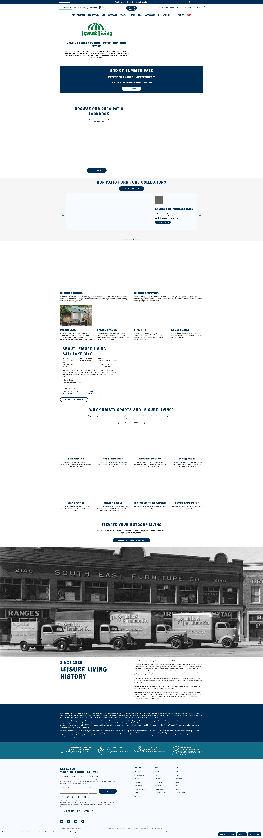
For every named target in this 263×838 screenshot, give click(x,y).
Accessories (150, 15)
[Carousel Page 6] (133, 239)
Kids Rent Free (138, 785)
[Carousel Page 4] (129, 239)
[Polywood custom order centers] (131, 155)
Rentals (136, 778)
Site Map (111, 828)
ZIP (90, 788)
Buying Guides (159, 789)
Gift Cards (137, 771)
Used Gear (137, 796)
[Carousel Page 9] (139, 239)
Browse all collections (131, 188)
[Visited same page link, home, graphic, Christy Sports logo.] (131, 8)
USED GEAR (75, 2)
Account (188, 7)
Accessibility (144, 828)
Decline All (254, 834)
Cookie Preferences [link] (156, 828)
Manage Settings (227, 834)
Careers (177, 782)
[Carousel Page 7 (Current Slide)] (135, 239)
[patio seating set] (131, 79)
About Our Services (131, 423)
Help (201, 2)
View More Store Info (74, 399)
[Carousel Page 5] (131, 239)
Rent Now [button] (67, 7)
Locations (137, 782)
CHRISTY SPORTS (64, 2)
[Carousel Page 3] (127, 239)
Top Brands (179, 15)
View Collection (163, 222)
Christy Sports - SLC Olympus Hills (71, 392)
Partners (178, 789)
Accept (242, 834)
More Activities (164, 15)
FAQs (156, 775)
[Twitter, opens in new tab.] (82, 822)
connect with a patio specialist (131, 540)
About (177, 771)
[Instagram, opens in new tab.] (61, 822)
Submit (106, 791)
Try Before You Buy (140, 789)
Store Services (139, 775)
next (200, 215)
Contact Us (158, 782)
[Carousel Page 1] (123, 239)
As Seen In (178, 778)
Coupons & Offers (160, 792)
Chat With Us (194, 2)
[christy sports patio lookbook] (131, 114)
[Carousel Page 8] (137, 239)
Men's (132, 15)
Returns (157, 778)
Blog (176, 785)
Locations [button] (81, 7)
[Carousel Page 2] (125, 239)
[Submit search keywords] (179, 8)
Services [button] (93, 7)
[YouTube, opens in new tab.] (75, 822)
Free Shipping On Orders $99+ (131, 2)
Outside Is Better (180, 792)
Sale (189, 15)
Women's (123, 15)
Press (177, 775)
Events (136, 792)
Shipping (157, 771)
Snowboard (112, 15)
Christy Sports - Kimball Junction (94, 392)
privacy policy (48, 832)
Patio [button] (104, 7)
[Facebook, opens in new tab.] (68, 822)
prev (63, 215)
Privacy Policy (70, 806)
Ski (103, 15)
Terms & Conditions (132, 828)
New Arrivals (93, 15)
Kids (140, 15)
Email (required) (64, 788)
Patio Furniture (78, 15)
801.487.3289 (85, 360)
